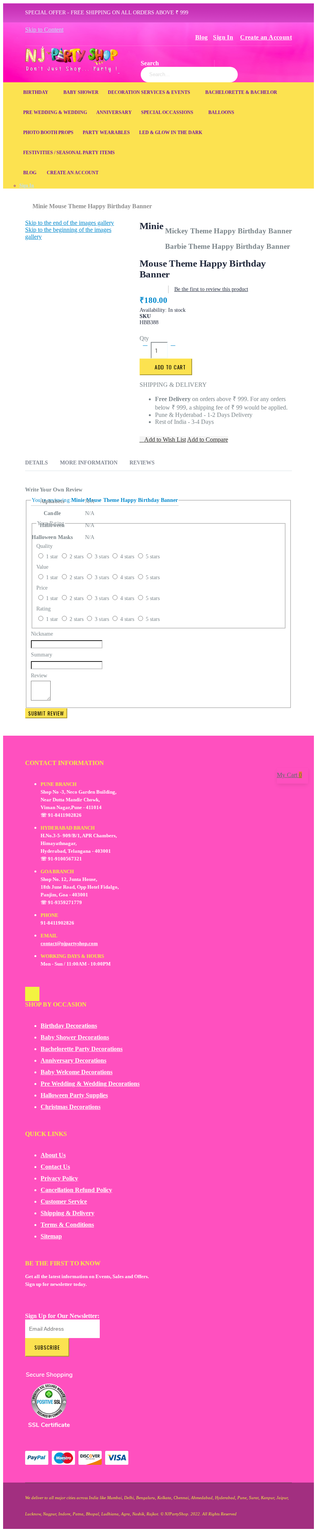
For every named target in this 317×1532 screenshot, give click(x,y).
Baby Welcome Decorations (76, 1072)
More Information (89, 463)
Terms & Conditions (67, 1224)
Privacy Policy (59, 1178)
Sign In (223, 37)
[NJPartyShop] (32, 994)
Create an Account (266, 37)
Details (36, 463)
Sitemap (51, 1236)
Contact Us (55, 1166)
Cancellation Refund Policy (76, 1190)
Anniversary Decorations (73, 1060)
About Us (53, 1155)
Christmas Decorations (71, 1107)
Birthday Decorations (69, 1025)
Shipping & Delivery (67, 1213)
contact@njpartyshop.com (69, 943)
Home (28, 202)
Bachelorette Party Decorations (82, 1049)
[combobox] (189, 74)
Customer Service (64, 1201)
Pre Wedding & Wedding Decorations (90, 1083)
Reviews (142, 463)
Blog (201, 37)
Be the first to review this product (211, 289)
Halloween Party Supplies (74, 1095)
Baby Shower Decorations (75, 1037)
